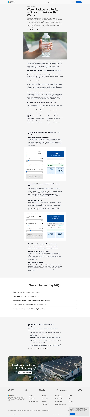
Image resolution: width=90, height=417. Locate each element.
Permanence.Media (25, 414)
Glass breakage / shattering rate (31, 164)
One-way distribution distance (31, 158)
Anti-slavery (71, 401)
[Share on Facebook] (28, 29)
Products (33, 2)
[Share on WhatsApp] (35, 29)
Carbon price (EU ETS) (29, 228)
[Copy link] (39, 29)
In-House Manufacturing (59, 403)
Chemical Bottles (45, 398)
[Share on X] (30, 29)
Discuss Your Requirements (25, 372)
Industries (40, 2)
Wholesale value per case (30, 169)
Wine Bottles (44, 406)
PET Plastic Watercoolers (33, 401)
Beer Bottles (44, 396)
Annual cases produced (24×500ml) (30, 217)
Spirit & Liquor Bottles (46, 403)
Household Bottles (45, 399)
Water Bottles (44, 404)
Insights (52, 2)
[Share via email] (37, 29)
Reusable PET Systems (59, 396)
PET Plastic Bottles (32, 396)
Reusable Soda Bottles (59, 399)
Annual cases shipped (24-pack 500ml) (31, 152)
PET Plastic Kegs (32, 398)
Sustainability (46, 2)
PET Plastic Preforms (32, 399)
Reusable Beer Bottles (59, 398)
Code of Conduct (71, 403)
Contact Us (79, 2)
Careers (70, 398)
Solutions (57, 395)
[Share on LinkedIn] (33, 29)
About (57, 2)
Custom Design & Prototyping (60, 404)
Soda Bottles (44, 401)
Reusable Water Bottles (59, 401)
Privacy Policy (73, 410)
